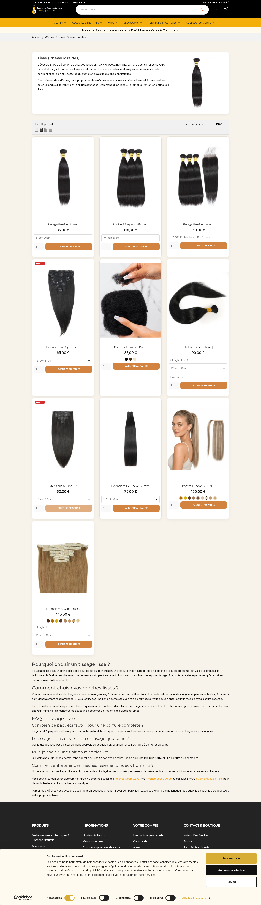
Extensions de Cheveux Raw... (130, 486)
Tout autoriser (231, 858)
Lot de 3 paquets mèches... (130, 224)
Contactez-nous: (41, 2)
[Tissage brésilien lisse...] (90, 145)
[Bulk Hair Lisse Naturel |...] (225, 268)
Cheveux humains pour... (130, 347)
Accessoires (39, 846)
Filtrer (216, 124)
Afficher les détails (194, 897)
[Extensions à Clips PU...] (90, 407)
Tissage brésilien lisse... (63, 224)
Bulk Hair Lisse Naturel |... (197, 347)
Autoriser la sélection (231, 870)
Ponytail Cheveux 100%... (198, 486)
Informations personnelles (149, 835)
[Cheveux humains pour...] (158, 268)
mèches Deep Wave (127, 778)
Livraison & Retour (94, 835)
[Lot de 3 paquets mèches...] (158, 145)
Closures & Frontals (86, 22)
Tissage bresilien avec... (198, 224)
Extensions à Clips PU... (63, 486)
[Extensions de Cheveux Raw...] (158, 407)
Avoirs (137, 847)
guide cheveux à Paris (209, 778)
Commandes (141, 841)
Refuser (231, 881)
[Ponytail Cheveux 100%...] (225, 407)
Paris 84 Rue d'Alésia (196, 847)
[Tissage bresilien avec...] (225, 145)
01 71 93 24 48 (60, 2)
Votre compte (145, 825)
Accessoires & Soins (199, 22)
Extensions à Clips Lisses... (63, 347)
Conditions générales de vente (101, 847)
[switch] (104, 898)
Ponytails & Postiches (162, 22)
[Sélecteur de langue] (216, 9)
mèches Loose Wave (159, 778)
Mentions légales (93, 841)
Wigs (111, 22)
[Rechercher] (202, 10)
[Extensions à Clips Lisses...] (90, 268)
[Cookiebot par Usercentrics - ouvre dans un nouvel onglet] (23, 898)
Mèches (59, 22)
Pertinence (198, 124)
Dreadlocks (131, 22)
